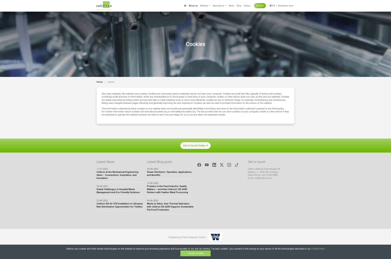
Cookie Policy (318, 249)
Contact (260, 5)
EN (273, 5)
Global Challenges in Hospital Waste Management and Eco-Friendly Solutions (118, 191)
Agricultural (219, 5)
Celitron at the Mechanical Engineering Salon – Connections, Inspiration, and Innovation (117, 175)
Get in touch (256, 162)
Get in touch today (194, 145)
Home (100, 82)
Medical (204, 5)
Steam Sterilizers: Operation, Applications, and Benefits (169, 173)
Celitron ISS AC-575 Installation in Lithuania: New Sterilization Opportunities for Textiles (120, 205)
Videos (247, 5)
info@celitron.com (263, 178)
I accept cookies (195, 253)
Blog (239, 5)
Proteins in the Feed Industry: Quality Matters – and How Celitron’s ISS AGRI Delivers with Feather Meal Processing (167, 189)
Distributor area (285, 5)
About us (193, 5)
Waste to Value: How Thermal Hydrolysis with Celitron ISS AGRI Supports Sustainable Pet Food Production (170, 206)
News (231, 5)
